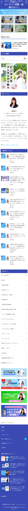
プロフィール (4, 434)
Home (2, 430)
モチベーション (5, 333)
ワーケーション (5, 338)
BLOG (3, 280)
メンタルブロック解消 (7, 328)
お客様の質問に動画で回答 (8, 309)
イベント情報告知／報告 (8, 314)
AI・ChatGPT (5, 275)
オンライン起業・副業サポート (14, 5)
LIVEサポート (5, 290)
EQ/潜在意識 (5, 285)
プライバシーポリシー (21, 504)
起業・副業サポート (6, 439)
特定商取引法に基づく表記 (8, 504)
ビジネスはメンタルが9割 (8, 324)
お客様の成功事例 (6, 304)
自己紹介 (3, 353)
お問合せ (3, 447)
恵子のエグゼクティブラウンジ (10, 343)
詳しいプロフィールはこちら (10, 144)
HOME (3, 422)
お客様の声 (4, 299)
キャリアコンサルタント (8, 319)
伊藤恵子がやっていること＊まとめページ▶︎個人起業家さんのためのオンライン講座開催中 (14, 11)
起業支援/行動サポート (7, 358)
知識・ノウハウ (5, 348)
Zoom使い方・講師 (6, 294)
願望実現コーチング (7, 362)
